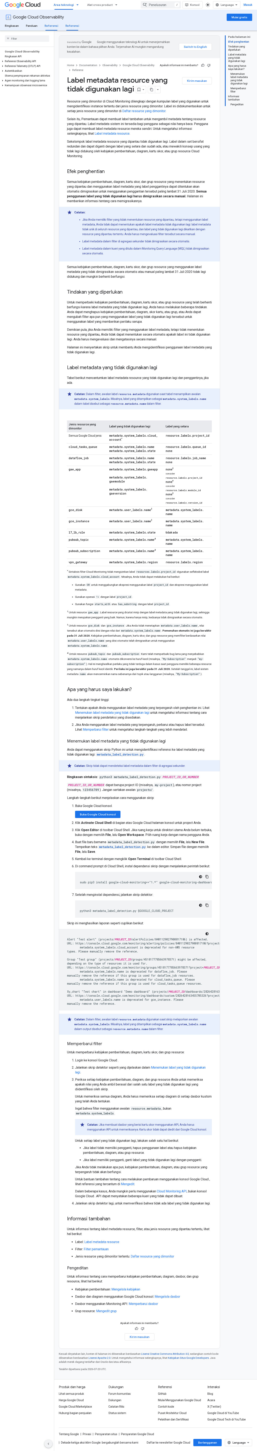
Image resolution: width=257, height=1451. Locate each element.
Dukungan (114, 1400)
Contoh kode (166, 1406)
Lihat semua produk (71, 1393)
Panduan (31, 26)
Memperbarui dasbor (143, 1304)
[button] (26, 61)
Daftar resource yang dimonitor (143, 111)
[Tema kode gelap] (200, 876)
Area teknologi (64, 5)
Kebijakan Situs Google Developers (188, 1357)
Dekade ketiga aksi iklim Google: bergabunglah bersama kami (99, 1442)
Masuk (248, 4)
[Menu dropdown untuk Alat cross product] (117, 5)
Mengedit (127, 1184)
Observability (109, 65)
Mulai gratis (239, 17)
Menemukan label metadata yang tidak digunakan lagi (112, 713)
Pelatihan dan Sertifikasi (173, 1419)
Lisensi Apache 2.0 (99, 1357)
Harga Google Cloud (71, 1400)
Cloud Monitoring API (172, 1191)
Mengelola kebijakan (125, 1289)
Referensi (51, 26)
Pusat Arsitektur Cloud (172, 1413)
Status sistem (117, 1413)
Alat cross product (100, 5)
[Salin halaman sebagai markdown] (151, 89)
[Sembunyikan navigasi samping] (48, 1444)
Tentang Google (69, 1434)
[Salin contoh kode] (207, 876)
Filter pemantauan (96, 1249)
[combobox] (161, 4)
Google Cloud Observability (38, 17)
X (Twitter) (214, 1406)
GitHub (162, 1393)
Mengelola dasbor (167, 1296)
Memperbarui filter (96, 729)
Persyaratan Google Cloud (137, 1434)
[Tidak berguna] (209, 65)
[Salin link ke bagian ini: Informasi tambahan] (114, 1219)
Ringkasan (12, 26)
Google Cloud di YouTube (223, 1413)
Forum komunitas (119, 1393)
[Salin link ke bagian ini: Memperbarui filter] (106, 1044)
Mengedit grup (106, 1311)
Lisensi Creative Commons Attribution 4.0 (165, 1353)
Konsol (194, 5)
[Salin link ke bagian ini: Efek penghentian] (109, 171)
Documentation (88, 65)
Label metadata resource (112, 133)
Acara (211, 1400)
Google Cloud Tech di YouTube (226, 1419)
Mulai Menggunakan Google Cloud (179, 1400)
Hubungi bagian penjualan (75, 1413)
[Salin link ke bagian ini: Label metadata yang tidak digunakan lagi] (161, 368)
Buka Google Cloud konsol (98, 814)
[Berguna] (203, 65)
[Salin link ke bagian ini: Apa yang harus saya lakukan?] (136, 689)
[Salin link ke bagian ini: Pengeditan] (92, 1268)
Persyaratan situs (106, 1434)
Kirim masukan (197, 81)
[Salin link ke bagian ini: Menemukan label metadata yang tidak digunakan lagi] (170, 741)
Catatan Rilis (116, 1406)
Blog (210, 1393)
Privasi (87, 1434)
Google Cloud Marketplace (75, 1406)
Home (70, 65)
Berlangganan (207, 1442)
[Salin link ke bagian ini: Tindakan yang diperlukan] (126, 292)
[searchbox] (27, 38)
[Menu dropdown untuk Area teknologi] (79, 5)
